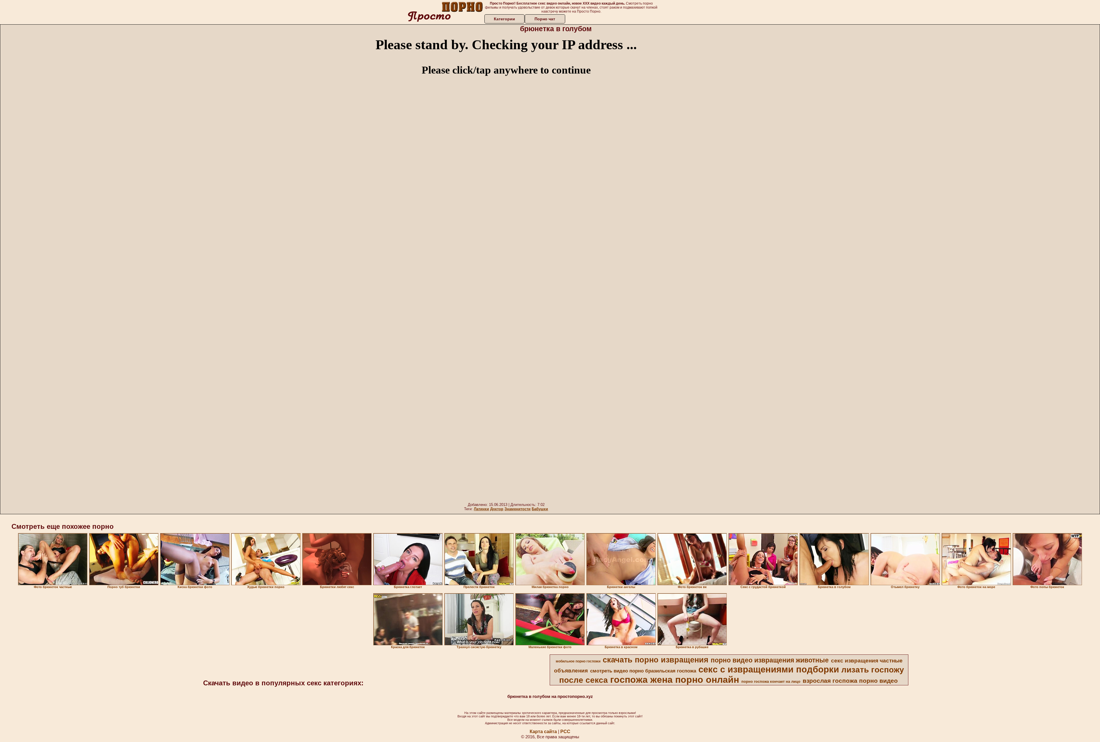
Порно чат (545, 19)
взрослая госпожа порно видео (850, 680)
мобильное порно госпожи (578, 661)
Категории (504, 19)
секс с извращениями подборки (768, 669)
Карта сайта (543, 731)
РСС (565, 731)
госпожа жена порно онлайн (674, 679)
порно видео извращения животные (770, 660)
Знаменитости (517, 509)
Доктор (496, 509)
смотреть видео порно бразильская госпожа (643, 671)
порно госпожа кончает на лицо (770, 681)
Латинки (481, 509)
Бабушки (540, 509)
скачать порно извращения (655, 660)
